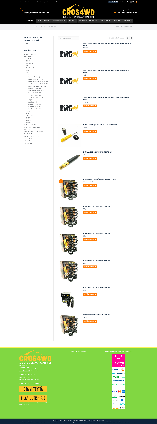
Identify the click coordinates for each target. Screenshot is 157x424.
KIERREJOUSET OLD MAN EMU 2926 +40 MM (96, 260)
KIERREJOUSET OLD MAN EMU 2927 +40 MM (96, 288)
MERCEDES (29, 122)
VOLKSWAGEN (30, 68)
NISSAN (28, 61)
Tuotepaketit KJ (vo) (35, 95)
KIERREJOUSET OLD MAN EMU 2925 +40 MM (96, 233)
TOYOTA (28, 58)
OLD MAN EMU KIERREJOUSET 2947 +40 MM (96, 315)
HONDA (28, 118)
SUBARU (28, 120)
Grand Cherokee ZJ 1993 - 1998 (37, 86)
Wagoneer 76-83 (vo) (34, 77)
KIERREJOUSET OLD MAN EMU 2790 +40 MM (96, 206)
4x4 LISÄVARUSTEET (30, 54)
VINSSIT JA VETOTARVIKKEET (32, 127)
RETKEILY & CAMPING (30, 125)
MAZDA (28, 111)
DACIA (28, 113)
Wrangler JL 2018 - (33, 102)
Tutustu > (26, 43)
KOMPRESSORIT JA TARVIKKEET (33, 131)
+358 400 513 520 (24, 371)
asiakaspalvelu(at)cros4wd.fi (27, 369)
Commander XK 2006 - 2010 (36, 90)
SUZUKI (28, 70)
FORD (27, 65)
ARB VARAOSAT (29, 143)
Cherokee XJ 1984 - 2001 (35, 88)
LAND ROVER (29, 115)
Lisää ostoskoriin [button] (90, 51)
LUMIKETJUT (27, 141)
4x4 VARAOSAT (28, 56)
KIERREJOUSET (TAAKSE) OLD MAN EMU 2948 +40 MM (99, 179)
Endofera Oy (100, 420)
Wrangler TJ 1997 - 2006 (35, 106)
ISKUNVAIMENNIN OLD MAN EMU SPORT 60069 (97, 152)
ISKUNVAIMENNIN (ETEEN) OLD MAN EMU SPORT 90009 (100, 125)
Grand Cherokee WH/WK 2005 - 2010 (38, 81)
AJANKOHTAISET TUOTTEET (32, 136)
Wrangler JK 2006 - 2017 (35, 104)
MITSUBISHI (29, 63)
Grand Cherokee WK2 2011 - (36, 79)
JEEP (27, 74)
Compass (30, 100)
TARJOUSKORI (28, 134)
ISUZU (27, 72)
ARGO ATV (27, 129)
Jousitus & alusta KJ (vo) (36, 97)
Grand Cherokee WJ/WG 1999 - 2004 (38, 84)
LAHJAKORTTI (28, 138)
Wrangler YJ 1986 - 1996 (35, 109)
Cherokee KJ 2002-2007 (34, 93)
